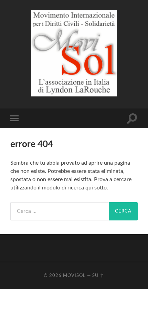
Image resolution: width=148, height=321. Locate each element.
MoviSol (74, 275)
